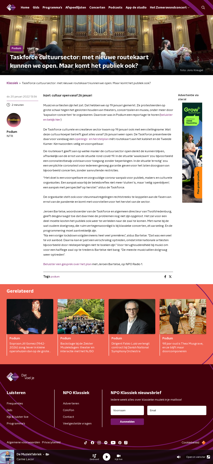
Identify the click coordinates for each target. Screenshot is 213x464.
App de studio (136, 7)
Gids (36, 7)
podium (55, 276)
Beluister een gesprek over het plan (67, 264)
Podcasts (115, 7)
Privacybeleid (51, 442)
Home (25, 7)
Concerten (97, 7)
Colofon (68, 410)
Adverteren (71, 403)
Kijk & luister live (17, 416)
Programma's (52, 7)
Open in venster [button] (196, 457)
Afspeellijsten (75, 7)
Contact (68, 416)
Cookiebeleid (190, 442)
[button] (94, 457)
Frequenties (15, 403)
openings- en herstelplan (91, 139)
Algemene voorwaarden (23, 442)
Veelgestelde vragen (77, 423)
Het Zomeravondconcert (168, 7)
